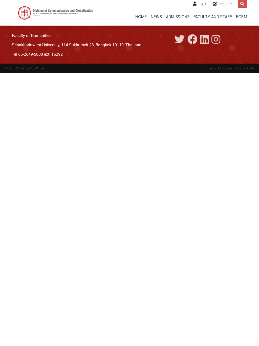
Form (241, 16)
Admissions (177, 16)
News (156, 16)
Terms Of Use (245, 68)
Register (226, 3)
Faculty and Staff (212, 16)
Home (141, 16)
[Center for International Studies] (55, 13)
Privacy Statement (219, 68)
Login (202, 3)
